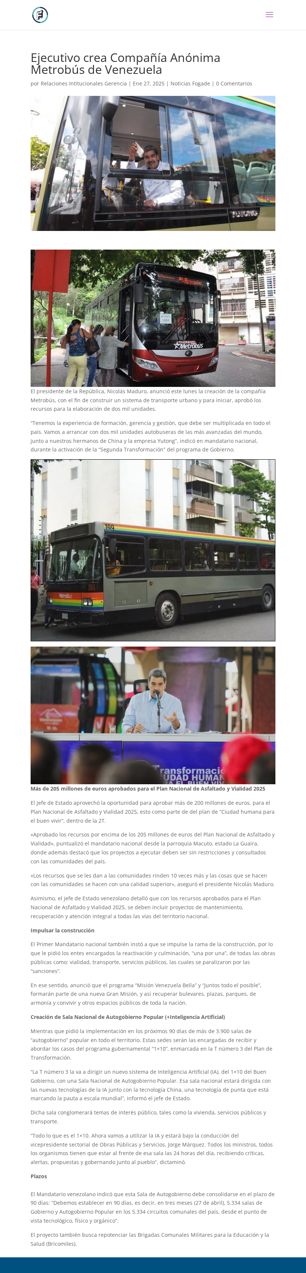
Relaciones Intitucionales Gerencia (84, 83)
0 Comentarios (234, 83)
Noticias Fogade (190, 83)
